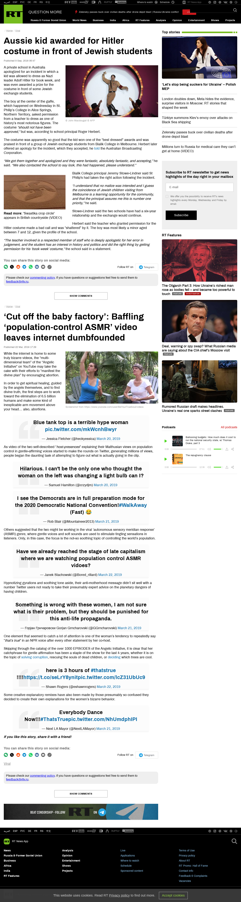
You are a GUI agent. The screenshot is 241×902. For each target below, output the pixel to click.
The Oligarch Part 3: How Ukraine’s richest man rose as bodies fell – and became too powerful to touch (198, 290)
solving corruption (34, 657)
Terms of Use (187, 850)
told (97, 148)
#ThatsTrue (54, 719)
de (29, 831)
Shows (215, 20)
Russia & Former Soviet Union (48, 20)
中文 (48, 2)
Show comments (81, 296)
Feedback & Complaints (193, 876)
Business (98, 20)
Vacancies (185, 881)
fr (35, 831)
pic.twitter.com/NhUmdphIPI (102, 719)
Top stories (171, 32)
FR (35, 2)
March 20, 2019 (108, 439)
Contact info (186, 870)
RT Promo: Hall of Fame (193, 865)
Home (9, 30)
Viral (17, 30)
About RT (184, 860)
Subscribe (181, 215)
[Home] (13, 14)
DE (29, 2)
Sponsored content (131, 870)
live (189, 12)
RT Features (142, 20)
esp (15, 831)
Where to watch (129, 860)
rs (41, 831)
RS (41, 2)
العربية (7, 2)
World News (79, 20)
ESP (15, 2)
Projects (230, 20)
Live (122, 850)
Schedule (126, 865)
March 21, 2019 (107, 521)
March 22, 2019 (110, 575)
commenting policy (42, 277)
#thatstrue (103, 670)
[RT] (71, 2)
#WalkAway (133, 505)
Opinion (177, 20)
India (113, 20)
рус (22, 831)
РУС (22, 2)
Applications (127, 855)
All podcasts (229, 427)
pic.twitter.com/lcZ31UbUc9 (111, 677)
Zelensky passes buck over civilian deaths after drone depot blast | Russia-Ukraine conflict (129, 12)
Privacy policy (187, 855)
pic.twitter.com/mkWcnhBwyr (81, 429)
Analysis (161, 20)
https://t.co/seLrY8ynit (50, 677)
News (7, 850)
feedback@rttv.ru (17, 281)
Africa (125, 20)
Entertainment (196, 20)
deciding (114, 657)
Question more (45, 12)
